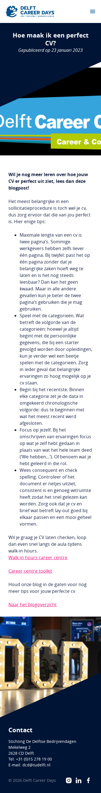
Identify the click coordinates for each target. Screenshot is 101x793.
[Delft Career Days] (30, 11)
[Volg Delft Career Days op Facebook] (88, 780)
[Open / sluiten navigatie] (92, 11)
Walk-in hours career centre (37, 557)
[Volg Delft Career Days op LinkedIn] (78, 780)
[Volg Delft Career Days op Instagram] (69, 780)
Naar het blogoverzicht (32, 604)
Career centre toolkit (30, 571)
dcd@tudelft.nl (36, 765)
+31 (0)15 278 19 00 (34, 759)
